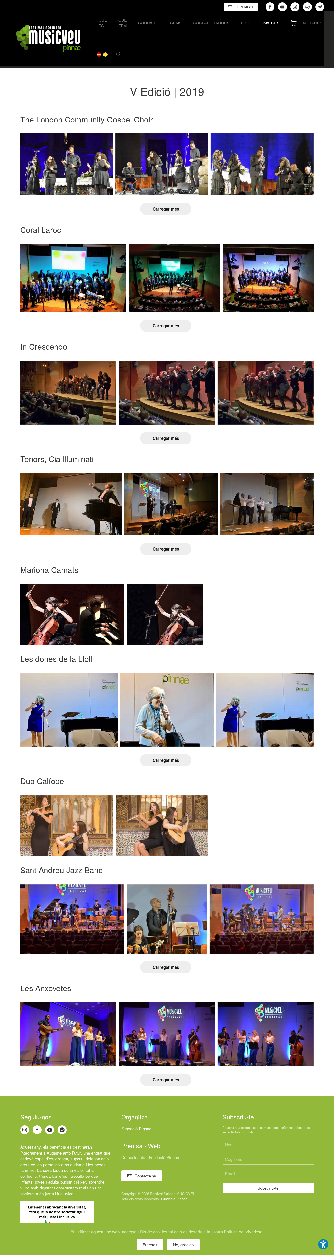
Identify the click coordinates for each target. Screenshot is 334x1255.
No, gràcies (183, 1245)
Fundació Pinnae (136, 1128)
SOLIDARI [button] (147, 23)
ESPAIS (174, 23)
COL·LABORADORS (211, 23)
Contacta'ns (145, 1176)
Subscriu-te (267, 1188)
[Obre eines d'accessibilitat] (323, 1244)
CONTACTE (245, 6)
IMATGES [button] (271, 23)
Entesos (150, 1245)
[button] (118, 54)
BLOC (246, 23)
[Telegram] (319, 6)
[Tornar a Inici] (48, 38)
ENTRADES (311, 23)
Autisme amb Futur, (64, 1153)
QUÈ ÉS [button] (103, 23)
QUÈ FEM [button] (122, 23)
